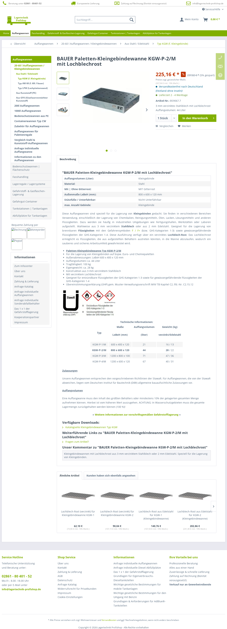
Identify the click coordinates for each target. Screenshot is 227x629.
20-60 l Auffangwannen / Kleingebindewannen (29, 67)
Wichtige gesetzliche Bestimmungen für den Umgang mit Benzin (140, 595)
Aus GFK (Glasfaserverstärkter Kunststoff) (32, 99)
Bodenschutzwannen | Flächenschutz (26, 168)
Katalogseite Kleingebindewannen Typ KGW (91, 427)
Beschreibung (68, 159)
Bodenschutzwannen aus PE (31, 116)
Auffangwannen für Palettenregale (26, 133)
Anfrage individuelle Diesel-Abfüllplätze (137, 567)
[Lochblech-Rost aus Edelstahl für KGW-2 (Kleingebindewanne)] (195, 495)
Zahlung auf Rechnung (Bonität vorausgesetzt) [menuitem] (187, 578)
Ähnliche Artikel (69, 475)
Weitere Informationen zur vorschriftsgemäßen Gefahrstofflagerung (136, 414)
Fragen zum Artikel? (77, 441)
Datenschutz (65, 580)
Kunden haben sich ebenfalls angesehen (111, 475)
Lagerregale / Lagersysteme (29, 184)
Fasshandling (20, 177)
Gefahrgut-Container (25, 201)
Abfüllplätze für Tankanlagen (30, 215)
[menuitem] (105, 19)
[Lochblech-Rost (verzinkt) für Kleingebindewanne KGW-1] (78, 495)
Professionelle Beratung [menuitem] (183, 563)
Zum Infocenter (23, 266)
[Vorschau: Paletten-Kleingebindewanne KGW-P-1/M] (63, 110)
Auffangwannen (22, 59)
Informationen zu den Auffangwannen (27, 158)
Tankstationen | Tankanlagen (30, 208)
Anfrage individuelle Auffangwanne (26, 150)
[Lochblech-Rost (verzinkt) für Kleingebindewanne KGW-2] (117, 495)
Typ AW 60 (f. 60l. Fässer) (31, 83)
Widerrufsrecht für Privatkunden (77, 588)
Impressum (21, 322)
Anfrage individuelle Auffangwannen (26, 293)
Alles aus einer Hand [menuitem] (181, 567)
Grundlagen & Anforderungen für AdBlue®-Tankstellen (140, 603)
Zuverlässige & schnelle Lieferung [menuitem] (189, 572)
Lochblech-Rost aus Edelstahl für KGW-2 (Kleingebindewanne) (195, 515)
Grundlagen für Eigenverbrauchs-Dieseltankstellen (134, 578)
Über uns (19, 271)
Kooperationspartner (26, 317)
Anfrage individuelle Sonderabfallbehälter (27, 301)
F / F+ (136, 230)
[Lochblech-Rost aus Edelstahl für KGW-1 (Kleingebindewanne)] (156, 495)
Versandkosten (109, 620)
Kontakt (18, 276)
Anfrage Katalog (23, 286)
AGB (60, 576)
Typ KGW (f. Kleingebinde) (32, 78)
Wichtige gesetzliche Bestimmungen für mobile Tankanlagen (137, 586)
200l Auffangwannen (27, 105)
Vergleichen (166, 126)
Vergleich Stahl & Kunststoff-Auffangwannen (31, 141)
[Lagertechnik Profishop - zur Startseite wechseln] (19, 20)
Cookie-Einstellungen (70, 597)
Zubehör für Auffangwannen (31, 126)
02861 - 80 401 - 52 (17, 576)
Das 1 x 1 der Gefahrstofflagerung (26, 310)
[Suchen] (131, 19)
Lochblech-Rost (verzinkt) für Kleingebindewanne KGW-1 (78, 513)
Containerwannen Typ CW (30, 121)
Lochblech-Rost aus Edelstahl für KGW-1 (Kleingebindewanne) (156, 515)
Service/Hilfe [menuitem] (213, 9)
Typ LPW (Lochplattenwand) (33, 88)
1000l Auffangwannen (27, 110)
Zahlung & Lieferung (26, 281)
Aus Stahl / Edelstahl (27, 73)
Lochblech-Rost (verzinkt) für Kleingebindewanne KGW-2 (117, 513)
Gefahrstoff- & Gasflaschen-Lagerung (29, 192)
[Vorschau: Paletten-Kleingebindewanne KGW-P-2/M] (63, 78)
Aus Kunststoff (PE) (26, 92)
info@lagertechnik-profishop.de (207, 3)
